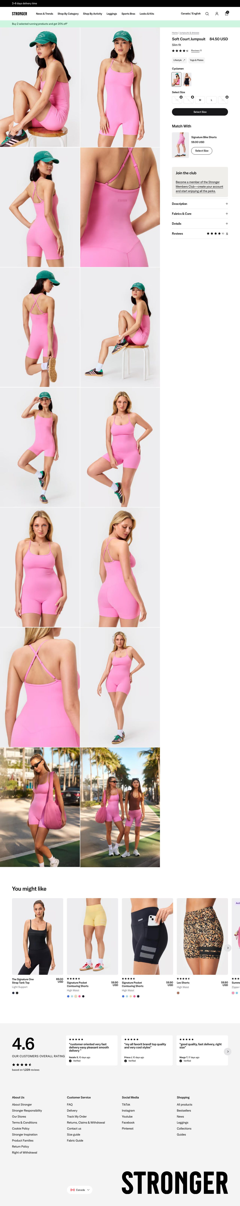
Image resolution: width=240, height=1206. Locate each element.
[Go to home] (19, 14)
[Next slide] (227, 948)
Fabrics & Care (181, 213)
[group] (37, 948)
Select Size (201, 150)
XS (177, 100)
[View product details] (37, 984)
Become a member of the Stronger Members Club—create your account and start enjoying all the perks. (199, 186)
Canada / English (191, 13)
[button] (200, 51)
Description (179, 204)
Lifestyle (177, 60)
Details (176, 223)
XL (223, 100)
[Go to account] (216, 13)
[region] (120, 948)
